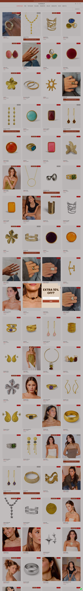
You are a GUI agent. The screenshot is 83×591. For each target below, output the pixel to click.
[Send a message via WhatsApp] (81, 589)
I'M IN (51, 301)
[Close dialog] (59, 284)
